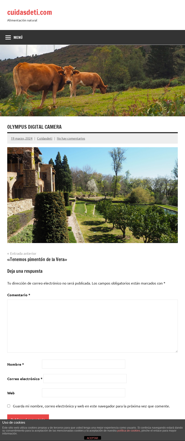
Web (11, 392)
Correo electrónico (24, 378)
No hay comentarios (71, 138)
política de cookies (128, 430)
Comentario (18, 294)
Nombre (15, 364)
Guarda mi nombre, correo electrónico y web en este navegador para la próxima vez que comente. (91, 406)
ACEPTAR (92, 438)
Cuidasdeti (44, 138)
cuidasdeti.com (29, 12)
